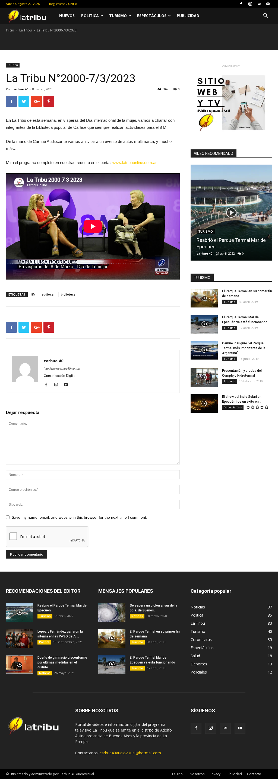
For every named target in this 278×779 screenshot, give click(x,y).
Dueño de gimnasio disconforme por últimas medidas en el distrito (62, 662)
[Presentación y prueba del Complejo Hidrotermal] (204, 377)
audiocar (48, 294)
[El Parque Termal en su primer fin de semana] (204, 298)
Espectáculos (151, 15)
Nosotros (197, 774)
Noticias (44, 673)
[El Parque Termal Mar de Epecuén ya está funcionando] (204, 324)
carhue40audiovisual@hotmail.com (130, 752)
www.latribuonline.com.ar (134, 162)
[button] (265, 16)
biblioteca (68, 294)
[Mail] (259, 4)
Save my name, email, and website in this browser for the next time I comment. (79, 517)
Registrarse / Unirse (63, 4)
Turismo (118, 15)
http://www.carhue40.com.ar (62, 368)
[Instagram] (250, 4)
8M (33, 294)
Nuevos (67, 15)
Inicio (10, 30)
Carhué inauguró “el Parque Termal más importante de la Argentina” (244, 348)
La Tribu (25, 30)
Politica (90, 15)
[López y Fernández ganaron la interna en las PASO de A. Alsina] (19, 638)
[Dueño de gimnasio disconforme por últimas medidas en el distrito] (19, 664)
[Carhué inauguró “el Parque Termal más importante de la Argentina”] (204, 350)
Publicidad (188, 15)
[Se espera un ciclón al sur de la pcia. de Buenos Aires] (111, 612)
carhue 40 (20, 89)
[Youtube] (268, 4)
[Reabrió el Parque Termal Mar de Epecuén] (231, 215)
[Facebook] (241, 4)
